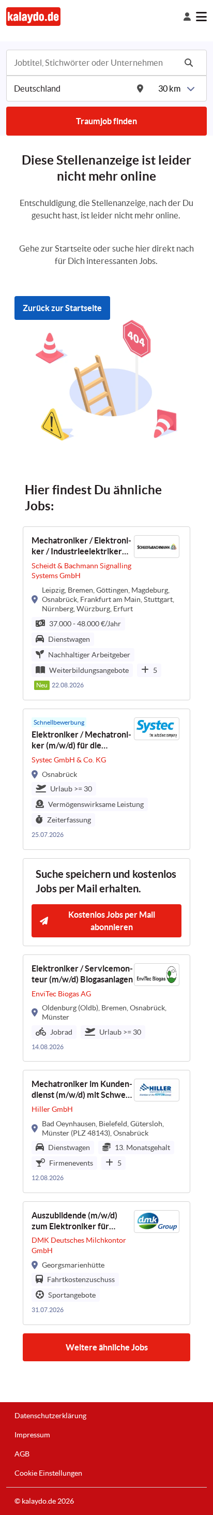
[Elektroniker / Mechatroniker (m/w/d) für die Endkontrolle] (106, 779)
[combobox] (94, 62)
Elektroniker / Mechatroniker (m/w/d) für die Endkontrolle (81, 740)
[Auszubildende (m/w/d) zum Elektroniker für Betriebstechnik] (106, 1263)
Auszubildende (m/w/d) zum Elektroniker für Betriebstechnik (74, 1221)
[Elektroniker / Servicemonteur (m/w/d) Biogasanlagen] (106, 1008)
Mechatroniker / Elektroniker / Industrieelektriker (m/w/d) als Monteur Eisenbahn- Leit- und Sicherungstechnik (81, 546)
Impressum (32, 1435)
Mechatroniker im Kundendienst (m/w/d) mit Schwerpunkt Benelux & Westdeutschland (82, 1089)
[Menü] (201, 16)
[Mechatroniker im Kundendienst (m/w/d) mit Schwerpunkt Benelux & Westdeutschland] (106, 1131)
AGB (21, 1454)
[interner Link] (33, 16)
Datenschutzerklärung (50, 1415)
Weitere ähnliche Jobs (107, 1347)
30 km (169, 88)
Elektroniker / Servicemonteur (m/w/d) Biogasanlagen (82, 974)
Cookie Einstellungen (48, 1473)
